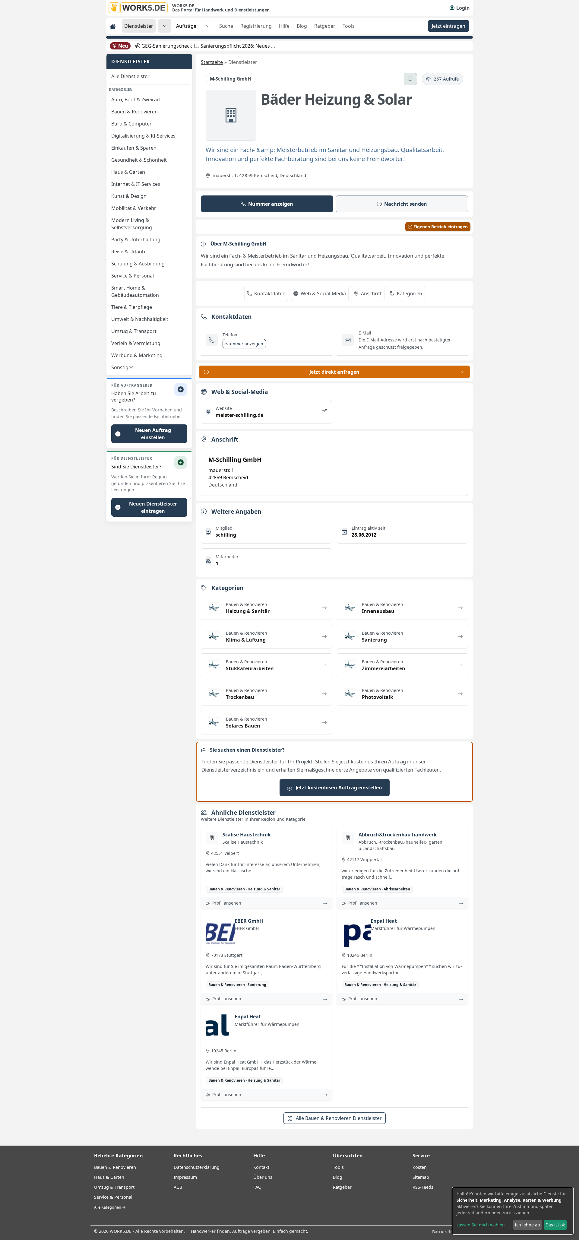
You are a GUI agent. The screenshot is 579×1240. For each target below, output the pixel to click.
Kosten (420, 1167)
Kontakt (261, 1167)
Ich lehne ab (527, 1225)
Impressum (185, 1177)
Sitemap (421, 1177)
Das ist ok (555, 1225)
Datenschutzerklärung (197, 1167)
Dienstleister (138, 26)
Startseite (212, 62)
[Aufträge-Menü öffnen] (207, 26)
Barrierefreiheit (448, 1232)
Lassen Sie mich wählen (481, 1225)
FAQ (257, 1187)
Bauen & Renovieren (115, 1167)
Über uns (262, 1177)
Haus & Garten (109, 1177)
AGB (178, 1187)
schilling (226, 534)
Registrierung (256, 26)
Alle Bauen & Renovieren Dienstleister (338, 1118)
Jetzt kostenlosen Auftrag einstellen (338, 787)
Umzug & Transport (114, 1187)
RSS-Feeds (423, 1187)
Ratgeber (324, 26)
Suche (226, 26)
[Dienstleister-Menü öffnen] (164, 26)
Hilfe (284, 26)
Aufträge (186, 26)
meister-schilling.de (239, 415)
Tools (349, 26)
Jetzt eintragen (448, 26)
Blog (302, 26)
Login (463, 7)
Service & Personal (113, 1197)
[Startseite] (140, 7)
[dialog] (512, 1211)
